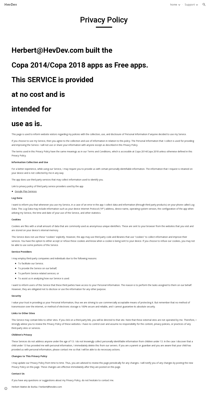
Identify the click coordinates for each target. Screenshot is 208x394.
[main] (104, 21)
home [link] (173, 4)
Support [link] (190, 4)
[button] (204, 4)
